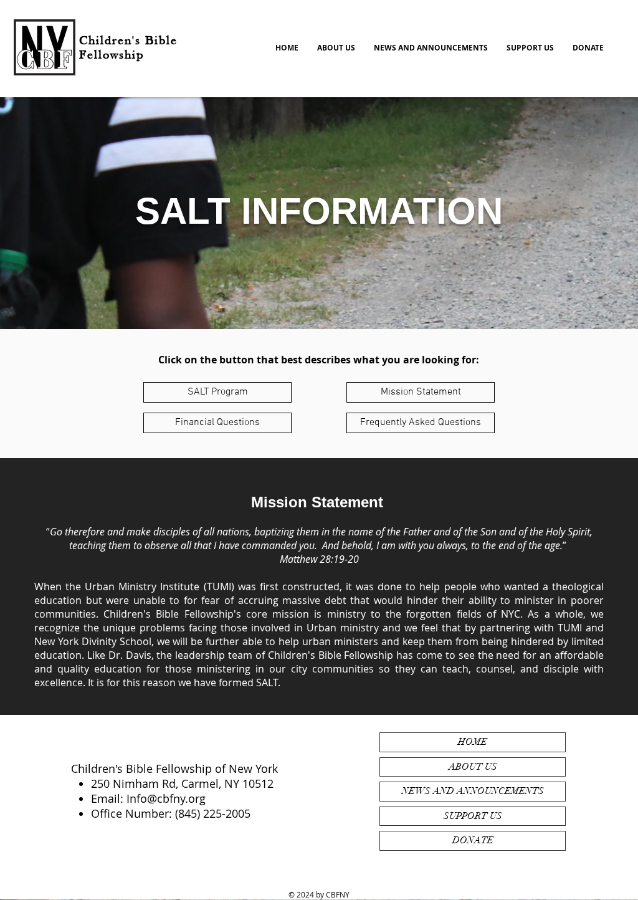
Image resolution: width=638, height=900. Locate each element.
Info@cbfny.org (166, 798)
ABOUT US (473, 766)
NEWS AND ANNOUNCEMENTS (473, 791)
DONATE (472, 840)
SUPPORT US (473, 815)
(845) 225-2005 (212, 813)
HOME (472, 741)
